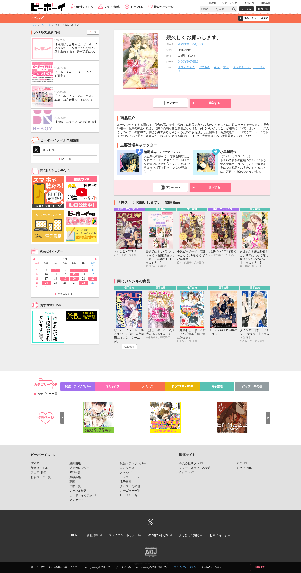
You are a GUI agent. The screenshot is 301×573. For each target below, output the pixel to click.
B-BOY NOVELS (188, 61)
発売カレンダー (66, 294)
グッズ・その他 (252, 386)
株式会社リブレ (189, 463)
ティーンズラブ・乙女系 (195, 468)
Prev (34, 259)
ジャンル (246, 8)
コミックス (112, 386)
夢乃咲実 (183, 44)
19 (64, 278)
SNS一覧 (250, 3)
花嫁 (217, 67)
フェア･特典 (112, 6)
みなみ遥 (198, 44)
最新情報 (75, 463)
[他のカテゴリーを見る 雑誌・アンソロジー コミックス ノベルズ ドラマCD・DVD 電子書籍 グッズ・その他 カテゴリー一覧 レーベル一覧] (253, 18)
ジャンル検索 (78, 490)
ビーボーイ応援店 (80, 495)
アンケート (173, 103)
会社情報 (92, 535)
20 (74, 278)
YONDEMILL (245, 468)
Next (96, 259)
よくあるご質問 (189, 535)
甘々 (226, 67)
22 (92, 278)
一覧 (94, 32)
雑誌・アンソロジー (78, 386)
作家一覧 (263, 8)
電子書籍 (217, 386)
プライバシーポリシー (186, 567)
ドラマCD (136, 6)
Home (34, 25)
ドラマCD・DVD (182, 386)
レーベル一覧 (128, 495)
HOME (212, 3)
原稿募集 (265, 3)
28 (83, 282)
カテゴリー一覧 (47, 393)
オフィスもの (186, 67)
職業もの (204, 67)
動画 (72, 481)
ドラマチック (241, 67)
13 (74, 274)
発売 (230, 3)
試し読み (129, 346)
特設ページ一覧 (164, 6)
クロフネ (185, 472)
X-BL (239, 463)
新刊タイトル (84, 6)
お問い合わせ (218, 535)
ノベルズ (46, 25)
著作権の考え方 (158, 535)
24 (46, 282)
